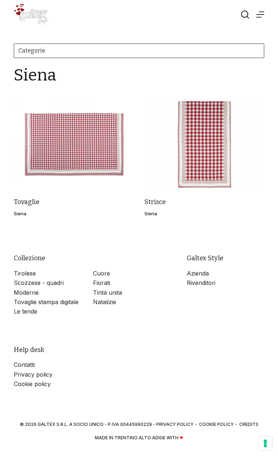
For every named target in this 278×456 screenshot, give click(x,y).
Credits (248, 424)
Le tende (25, 311)
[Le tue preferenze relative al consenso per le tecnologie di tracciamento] (265, 443)
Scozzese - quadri (39, 282)
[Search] (245, 14)
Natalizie (104, 302)
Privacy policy (33, 374)
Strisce (155, 202)
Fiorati (101, 282)
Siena (20, 213)
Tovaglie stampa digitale (46, 302)
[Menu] (260, 14)
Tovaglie (26, 202)
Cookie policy (32, 383)
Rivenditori (201, 282)
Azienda (198, 273)
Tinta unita (107, 292)
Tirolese (25, 273)
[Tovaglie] (74, 144)
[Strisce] (204, 144)
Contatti (24, 364)
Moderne (26, 292)
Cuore (101, 273)
